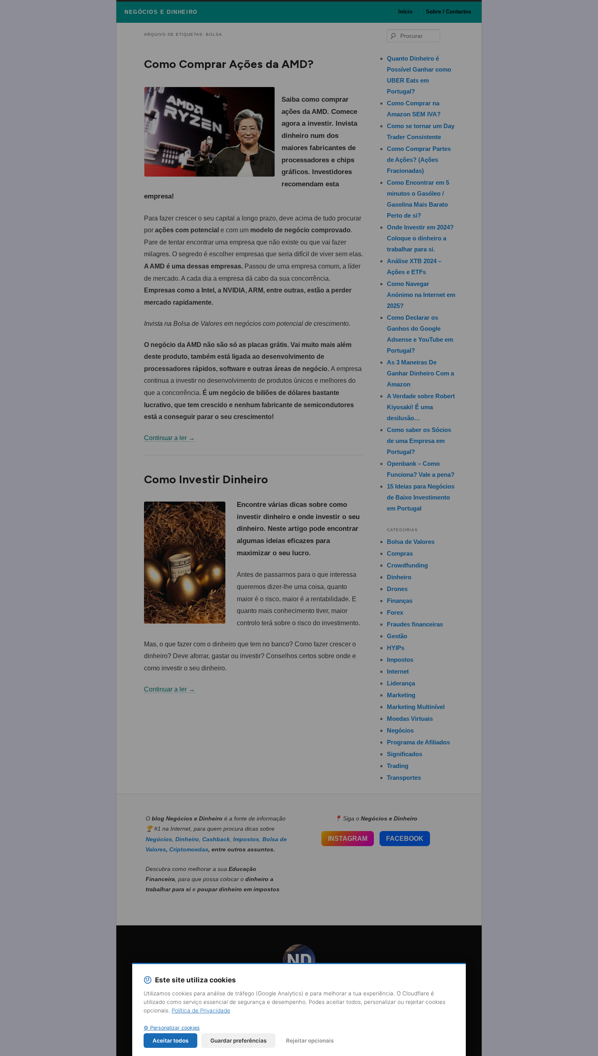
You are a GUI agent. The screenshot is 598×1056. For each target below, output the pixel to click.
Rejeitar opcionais (310, 1040)
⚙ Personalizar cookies (172, 1028)
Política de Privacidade (201, 1010)
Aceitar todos (170, 1040)
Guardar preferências (238, 1040)
